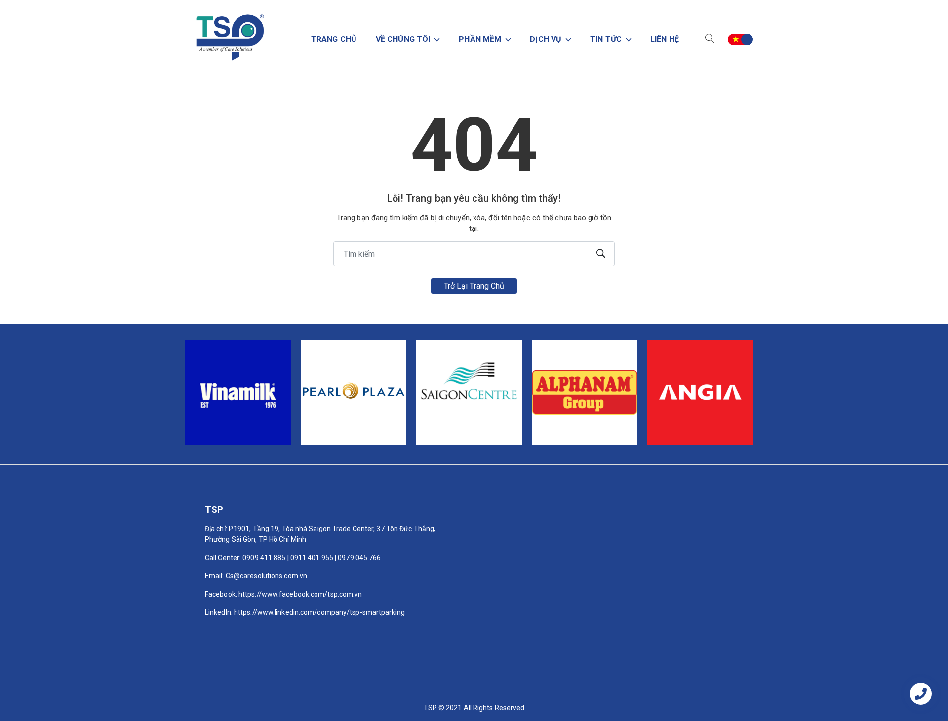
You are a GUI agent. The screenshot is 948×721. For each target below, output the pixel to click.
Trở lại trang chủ (474, 286)
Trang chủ (333, 39)
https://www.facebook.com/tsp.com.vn (300, 594)
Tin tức (607, 39)
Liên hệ (664, 39)
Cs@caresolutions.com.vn (266, 576)
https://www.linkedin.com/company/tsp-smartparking (319, 612)
